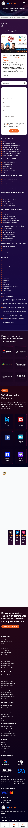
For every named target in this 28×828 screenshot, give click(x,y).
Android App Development (7, 694)
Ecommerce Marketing (6, 714)
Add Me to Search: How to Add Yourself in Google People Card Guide (13, 308)
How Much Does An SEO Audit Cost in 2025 (12, 315)
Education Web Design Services (8, 733)
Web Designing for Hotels (6, 726)
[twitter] (19, 820)
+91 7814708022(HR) (6, 802)
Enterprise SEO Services (6, 665)
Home (2, 17)
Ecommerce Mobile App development (9, 712)
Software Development (6, 698)
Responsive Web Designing (7, 674)
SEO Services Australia (6, 646)
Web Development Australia (7, 685)
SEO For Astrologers (5, 654)
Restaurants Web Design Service (8, 735)
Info (2, 718)
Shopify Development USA (7, 716)
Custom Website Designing (7, 676)
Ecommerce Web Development (8, 709)
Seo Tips (3, 720)
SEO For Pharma (5, 659)
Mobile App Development (6, 690)
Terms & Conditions (5, 746)
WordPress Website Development (8, 679)
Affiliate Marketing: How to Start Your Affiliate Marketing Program (15, 304)
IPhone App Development (6, 692)
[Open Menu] (24, 3)
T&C (7, 124)
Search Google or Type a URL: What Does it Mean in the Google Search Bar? (14, 312)
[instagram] (6, 820)
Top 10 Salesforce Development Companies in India (14, 318)
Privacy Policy (4, 744)
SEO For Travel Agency (6, 656)
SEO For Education (5, 661)
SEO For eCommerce (6, 652)
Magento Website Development (8, 683)
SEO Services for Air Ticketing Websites (13, 59)
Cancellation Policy (5, 748)
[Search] (25, 83)
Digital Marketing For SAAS (7, 667)
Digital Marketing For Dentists (7, 663)
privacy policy (13, 124)
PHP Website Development (7, 681)
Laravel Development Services (7, 696)
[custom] (5, 31)
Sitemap (3, 751)
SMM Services (4, 643)
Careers (3, 742)
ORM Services (4, 648)
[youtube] (12, 820)
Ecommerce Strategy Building (7, 707)
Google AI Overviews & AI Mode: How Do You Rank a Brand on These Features (14, 322)
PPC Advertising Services (6, 641)
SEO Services (4, 639)
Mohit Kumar (5, 75)
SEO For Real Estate (5, 650)
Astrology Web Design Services (8, 728)
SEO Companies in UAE (8, 296)
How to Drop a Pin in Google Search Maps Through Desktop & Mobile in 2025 (14, 300)
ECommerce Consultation (6, 705)
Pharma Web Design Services (7, 731)
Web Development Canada (7, 687)
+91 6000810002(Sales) (6, 800)
